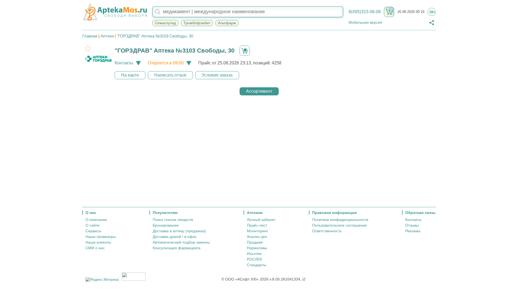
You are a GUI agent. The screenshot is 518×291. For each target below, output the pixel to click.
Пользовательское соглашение (339, 225)
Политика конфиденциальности (340, 219)
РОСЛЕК (254, 259)
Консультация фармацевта (176, 248)
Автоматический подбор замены (181, 242)
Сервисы (93, 231)
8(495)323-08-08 (365, 11)
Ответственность (327, 231)
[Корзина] (389, 12)
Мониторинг (257, 231)
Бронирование (166, 225)
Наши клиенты (98, 242)
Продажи (255, 242)
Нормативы (257, 248)
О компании (96, 219)
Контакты (413, 219)
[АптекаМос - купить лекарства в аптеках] (114, 12)
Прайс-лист (257, 225)
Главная (89, 36)
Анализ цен (257, 236)
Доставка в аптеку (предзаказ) (179, 231)
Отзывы (412, 225)
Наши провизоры (101, 236)
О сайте (93, 225)
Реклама (412, 231)
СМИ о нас (95, 248)
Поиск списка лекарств (173, 219)
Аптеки (107, 36)
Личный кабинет (261, 219)
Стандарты (256, 265)
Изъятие (254, 253)
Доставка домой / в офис (175, 236)
